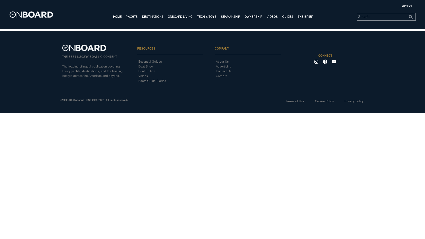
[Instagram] (316, 61)
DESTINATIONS (152, 16)
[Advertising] (248, 66)
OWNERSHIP (253, 16)
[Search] (412, 17)
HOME (117, 16)
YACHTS (132, 16)
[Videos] (170, 76)
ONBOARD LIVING (180, 16)
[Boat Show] (170, 66)
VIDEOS (272, 16)
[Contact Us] (248, 71)
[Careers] (248, 76)
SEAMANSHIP (230, 16)
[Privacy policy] (350, 101)
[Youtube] (334, 61)
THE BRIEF (305, 16)
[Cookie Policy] (321, 101)
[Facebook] (325, 61)
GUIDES (287, 16)
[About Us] (248, 61)
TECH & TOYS (206, 16)
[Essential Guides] (170, 61)
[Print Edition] (170, 71)
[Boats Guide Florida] (170, 81)
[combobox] (382, 17)
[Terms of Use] (291, 101)
